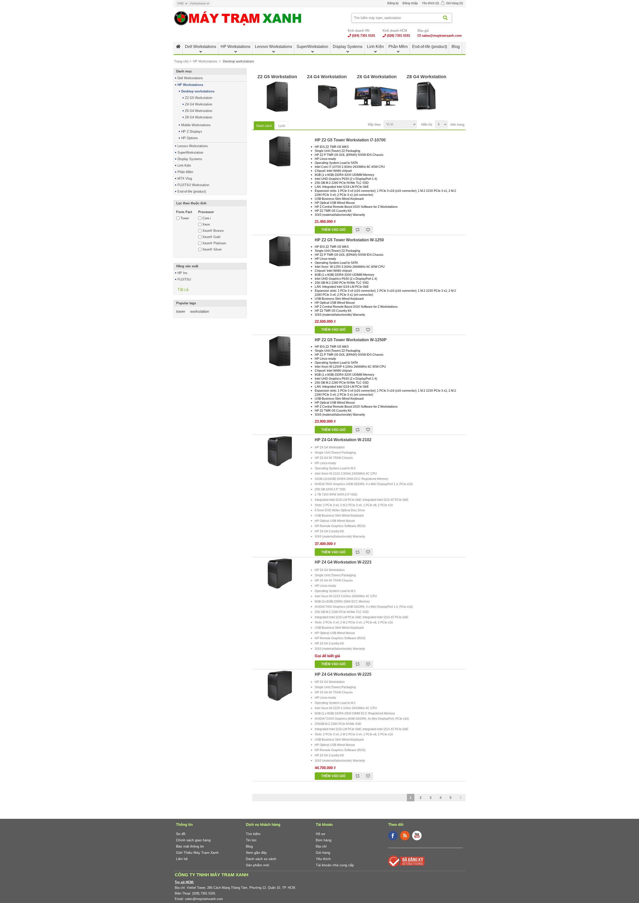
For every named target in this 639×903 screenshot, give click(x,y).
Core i (206, 218)
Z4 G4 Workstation (198, 104)
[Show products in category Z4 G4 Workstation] (327, 97)
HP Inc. (182, 273)
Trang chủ (181, 61)
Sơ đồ (180, 834)
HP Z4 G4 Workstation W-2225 (343, 674)
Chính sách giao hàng (193, 840)
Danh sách (264, 126)
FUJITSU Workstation (193, 185)
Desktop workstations (197, 91)
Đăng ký (393, 3)
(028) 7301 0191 (398, 35)
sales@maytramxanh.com (442, 35)
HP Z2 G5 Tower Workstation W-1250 (349, 240)
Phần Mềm (398, 46)
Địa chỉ (321, 846)
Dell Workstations (200, 46)
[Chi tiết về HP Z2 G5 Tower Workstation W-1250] (279, 251)
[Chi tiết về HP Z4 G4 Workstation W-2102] (279, 451)
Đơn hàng (323, 840)
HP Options (189, 138)
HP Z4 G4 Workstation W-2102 (343, 440)
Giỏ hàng (323, 853)
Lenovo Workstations (273, 46)
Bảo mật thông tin (190, 846)
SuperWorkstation (312, 46)
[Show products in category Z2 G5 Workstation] (277, 97)
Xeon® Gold (211, 237)
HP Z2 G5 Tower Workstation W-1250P (351, 340)
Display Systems (347, 46)
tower (180, 311)
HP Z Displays (191, 131)
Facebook (393, 835)
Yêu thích (323, 859)
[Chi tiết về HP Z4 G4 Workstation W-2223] (279, 574)
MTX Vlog (184, 178)
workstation (199, 311)
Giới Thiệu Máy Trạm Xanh (197, 853)
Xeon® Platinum (214, 243)
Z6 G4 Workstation (198, 111)
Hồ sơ (320, 834)
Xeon (206, 224)
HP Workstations (235, 46)
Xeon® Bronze (213, 231)
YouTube (417, 835)
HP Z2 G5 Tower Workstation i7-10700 (350, 140)
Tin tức (251, 840)
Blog (456, 46)
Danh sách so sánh (261, 859)
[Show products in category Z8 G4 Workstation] (426, 97)
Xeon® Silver (212, 249)
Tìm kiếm (253, 834)
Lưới (281, 126)
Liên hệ (182, 859)
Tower (184, 218)
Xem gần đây (256, 853)
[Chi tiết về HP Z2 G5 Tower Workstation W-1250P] (279, 351)
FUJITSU (184, 279)
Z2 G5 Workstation (198, 98)
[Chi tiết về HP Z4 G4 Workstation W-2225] (279, 686)
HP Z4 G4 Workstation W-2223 (343, 562)
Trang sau (460, 797)
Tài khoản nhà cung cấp (335, 865)
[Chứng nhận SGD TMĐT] (406, 861)
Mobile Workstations (196, 125)
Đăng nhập (410, 3)
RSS (405, 835)
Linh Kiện (375, 46)
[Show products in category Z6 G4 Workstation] (377, 97)
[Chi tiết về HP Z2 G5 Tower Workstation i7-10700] (279, 151)
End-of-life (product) (429, 46)
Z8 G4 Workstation (198, 117)
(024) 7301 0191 (363, 35)
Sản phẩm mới (257, 865)
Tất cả (182, 290)
